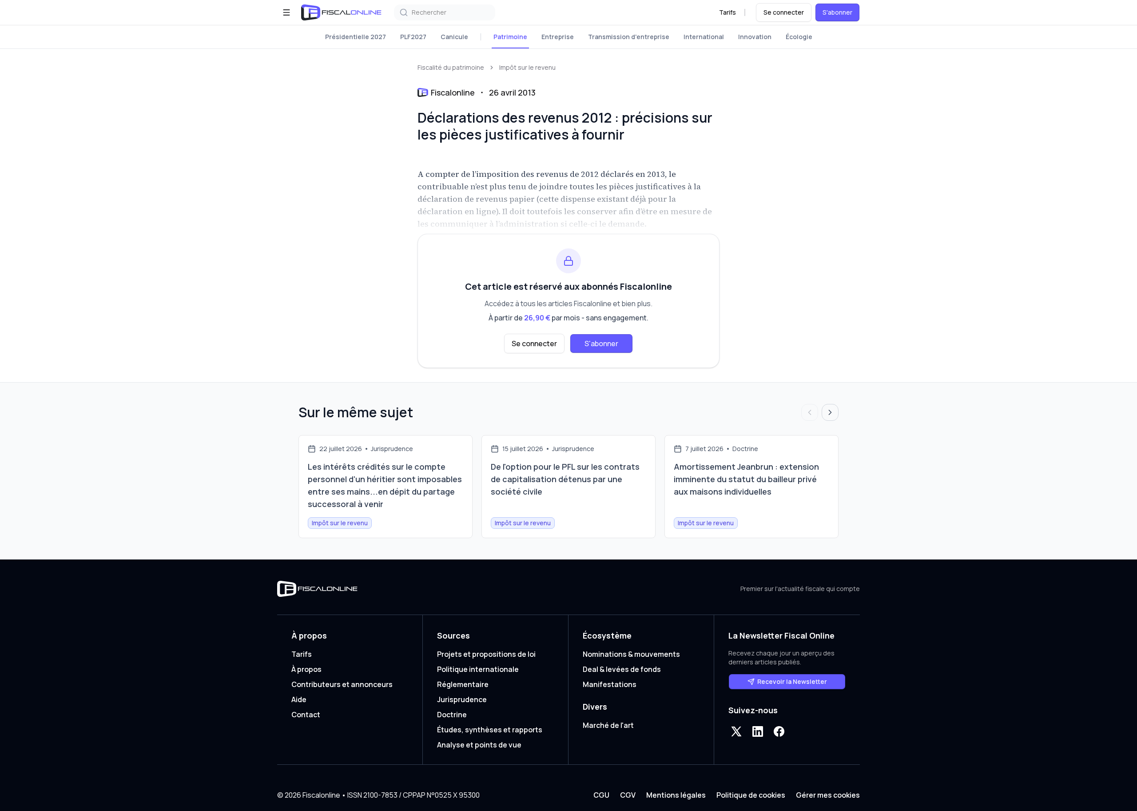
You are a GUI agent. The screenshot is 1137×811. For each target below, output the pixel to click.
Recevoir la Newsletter (792, 681)
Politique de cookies (750, 795)
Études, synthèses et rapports (489, 730)
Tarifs (727, 12)
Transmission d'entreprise (628, 36)
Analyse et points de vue (479, 745)
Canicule (454, 36)
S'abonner (837, 12)
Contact (305, 714)
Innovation (754, 36)
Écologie (799, 36)
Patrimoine (510, 36)
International (704, 36)
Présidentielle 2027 (355, 36)
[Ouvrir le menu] (286, 12)
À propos (306, 669)
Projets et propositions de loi (486, 654)
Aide (298, 699)
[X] (736, 731)
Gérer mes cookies (828, 795)
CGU (601, 795)
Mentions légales (676, 795)
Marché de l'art (608, 725)
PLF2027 (413, 36)
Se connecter (783, 12)
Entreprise (557, 36)
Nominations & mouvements (631, 654)
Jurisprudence (462, 699)
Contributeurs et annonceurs (342, 684)
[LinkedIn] (758, 731)
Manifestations (609, 684)
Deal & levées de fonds (622, 669)
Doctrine (452, 714)
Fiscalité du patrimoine (450, 67)
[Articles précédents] (809, 412)
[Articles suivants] (830, 412)
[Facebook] (779, 731)
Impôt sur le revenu (527, 67)
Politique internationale (478, 669)
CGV (628, 795)
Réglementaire (463, 684)
